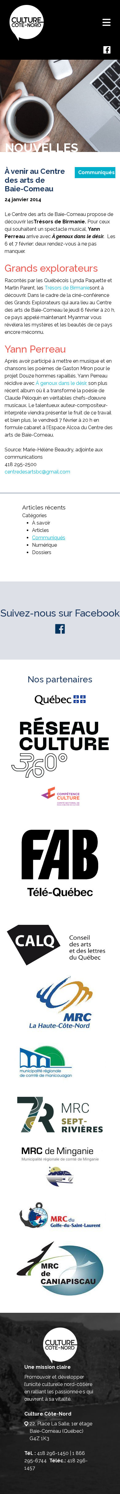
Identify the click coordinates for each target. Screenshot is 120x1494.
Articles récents (44, 507)
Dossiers (41, 552)
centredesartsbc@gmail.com (37, 472)
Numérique (44, 545)
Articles (40, 530)
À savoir (41, 523)
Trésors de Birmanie (67, 288)
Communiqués (96, 172)
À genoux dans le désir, (61, 383)
